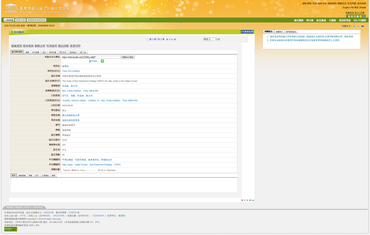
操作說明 (361, 3)
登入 (357, 13)
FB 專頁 (355, 7)
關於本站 (322, 3)
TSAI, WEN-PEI (90, 91)
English (346, 7)
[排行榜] (310, 21)
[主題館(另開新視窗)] (332, 21)
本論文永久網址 (52, 57)
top (252, 200)
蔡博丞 (65, 66)
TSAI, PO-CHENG (71, 71)
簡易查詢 (10, 207)
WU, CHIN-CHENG (71, 91)
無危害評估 (93, 160)
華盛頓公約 (106, 160)
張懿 (73, 96)
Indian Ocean (81, 165)
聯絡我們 (332, 3)
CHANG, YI (93, 100)
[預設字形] (363, 26)
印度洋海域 (80, 160)
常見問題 (351, 3)
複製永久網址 (128, 57)
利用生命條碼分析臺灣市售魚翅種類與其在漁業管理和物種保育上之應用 (304, 40)
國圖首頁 (342, 3)
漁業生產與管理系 (70, 120)
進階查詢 (19, 207)
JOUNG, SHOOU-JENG (74, 100)
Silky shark (67, 165)
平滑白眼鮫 (67, 160)
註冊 (362, 13)
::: (301, 3)
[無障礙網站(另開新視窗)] (10, 230)
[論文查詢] (298, 21)
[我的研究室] (344, 21)
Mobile (363, 7)
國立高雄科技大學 (70, 115)
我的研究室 (38, 207)
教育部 (122, 216)
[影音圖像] (321, 21)
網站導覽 (307, 3)
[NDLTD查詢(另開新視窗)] (359, 21)
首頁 (314, 3)
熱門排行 (28, 207)
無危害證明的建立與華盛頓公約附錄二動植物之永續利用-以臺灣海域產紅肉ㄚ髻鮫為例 (311, 36)
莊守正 (65, 96)
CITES (117, 165)
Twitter (94, 61)
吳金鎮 (65, 86)
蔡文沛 (74, 86)
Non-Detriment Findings (101, 165)
